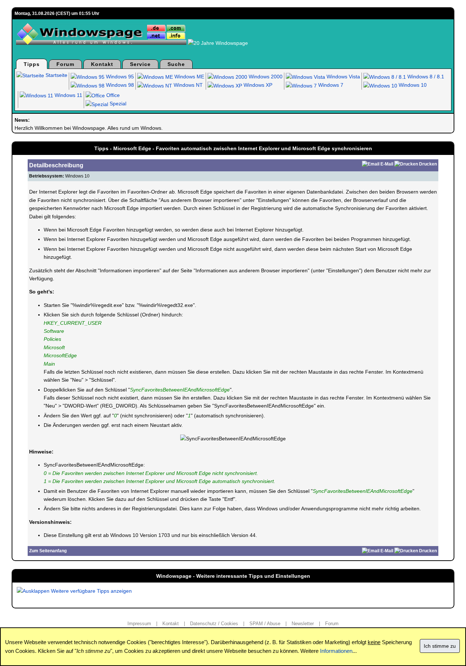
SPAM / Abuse (264, 623)
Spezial (117, 103)
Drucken (428, 164)
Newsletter (303, 623)
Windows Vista (342, 76)
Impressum (139, 623)
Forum (65, 64)
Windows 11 (67, 95)
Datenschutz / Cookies (214, 623)
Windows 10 (412, 85)
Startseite (55, 75)
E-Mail (386, 164)
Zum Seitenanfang (48, 550)
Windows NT (187, 85)
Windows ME (188, 76)
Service (140, 64)
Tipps (32, 64)
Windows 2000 (265, 76)
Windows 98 (119, 85)
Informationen (336, 651)
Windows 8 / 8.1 (425, 76)
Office (112, 95)
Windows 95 (119, 76)
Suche (176, 64)
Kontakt (102, 64)
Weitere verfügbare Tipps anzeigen (91, 591)
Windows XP (257, 85)
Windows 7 (330, 85)
